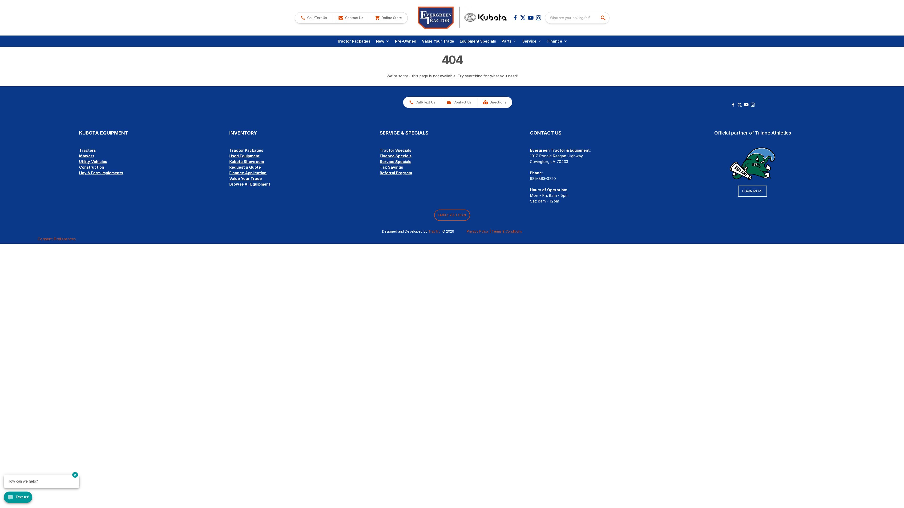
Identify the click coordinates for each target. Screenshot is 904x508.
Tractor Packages (353, 41)
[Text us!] (18, 498)
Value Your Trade (438, 41)
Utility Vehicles (93, 161)
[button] (314, 18)
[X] (523, 18)
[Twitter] (739, 104)
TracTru (434, 231)
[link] (388, 18)
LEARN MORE (752, 191)
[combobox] (577, 18)
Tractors (87, 150)
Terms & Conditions (507, 231)
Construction (91, 167)
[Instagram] (538, 18)
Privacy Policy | (479, 231)
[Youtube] (531, 18)
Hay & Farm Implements (101, 173)
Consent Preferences (57, 239)
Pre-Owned (405, 41)
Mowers (86, 156)
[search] (603, 17)
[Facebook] (515, 18)
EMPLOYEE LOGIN (452, 215)
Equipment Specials (478, 41)
